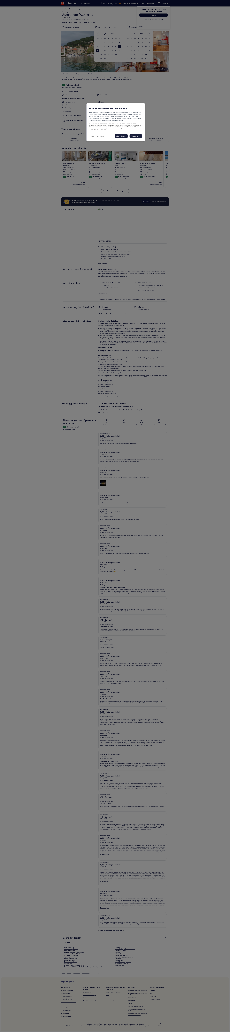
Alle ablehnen (121, 136)
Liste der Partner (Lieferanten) (97, 129)
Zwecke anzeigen (97, 136)
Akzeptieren (136, 136)
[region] (115, 122)
